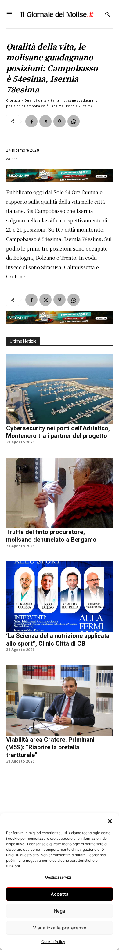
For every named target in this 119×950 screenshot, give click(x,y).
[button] (110, 821)
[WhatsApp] (73, 121)
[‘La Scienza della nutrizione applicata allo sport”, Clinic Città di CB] (59, 596)
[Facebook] (31, 121)
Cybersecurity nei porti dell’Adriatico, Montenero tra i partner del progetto (58, 431)
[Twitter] (45, 121)
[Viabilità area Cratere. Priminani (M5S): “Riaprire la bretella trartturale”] (59, 700)
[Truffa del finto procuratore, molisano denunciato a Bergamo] (59, 493)
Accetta (60, 894)
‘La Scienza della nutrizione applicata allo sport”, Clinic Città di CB (58, 639)
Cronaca (13, 100)
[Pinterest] (59, 121)
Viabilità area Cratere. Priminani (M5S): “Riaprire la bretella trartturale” (50, 747)
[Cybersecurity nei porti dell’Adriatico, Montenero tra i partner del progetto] (59, 389)
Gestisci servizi (58, 877)
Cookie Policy (53, 941)
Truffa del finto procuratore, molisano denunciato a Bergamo (51, 535)
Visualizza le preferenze (59, 928)
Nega (59, 911)
